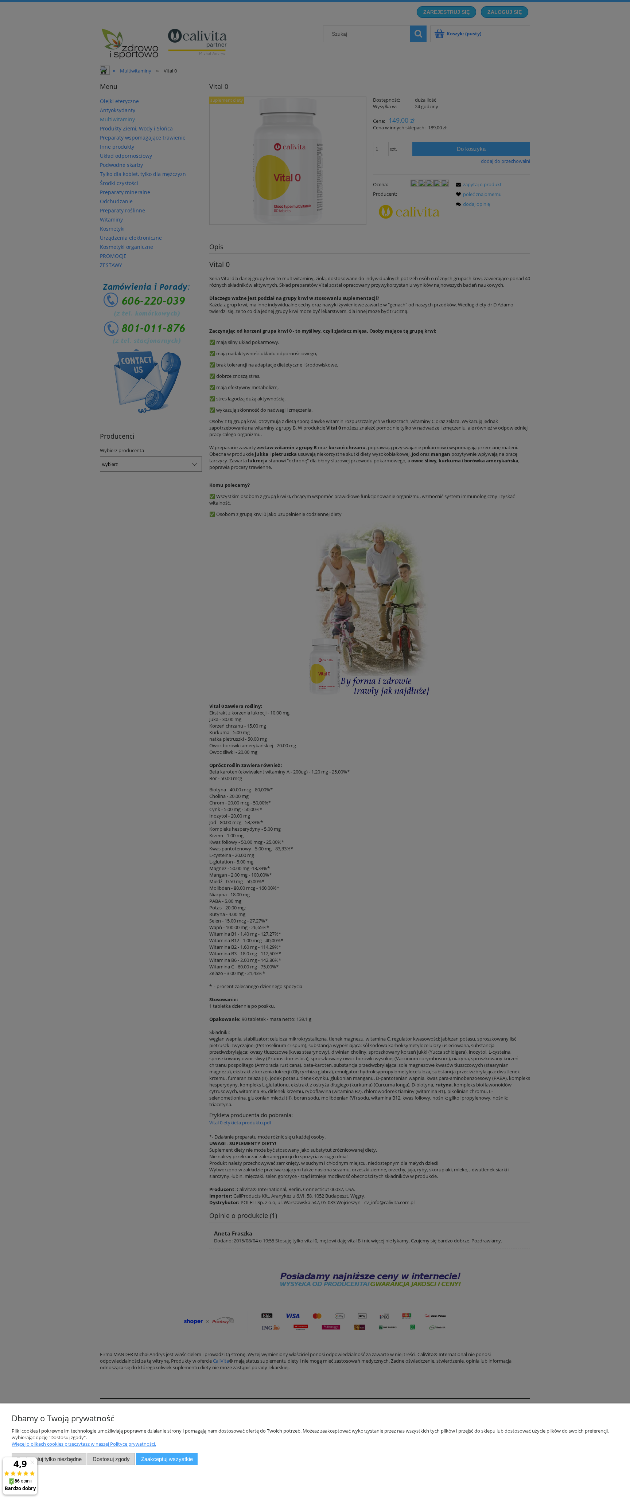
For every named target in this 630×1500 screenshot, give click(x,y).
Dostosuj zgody (111, 1459)
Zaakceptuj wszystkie (167, 1459)
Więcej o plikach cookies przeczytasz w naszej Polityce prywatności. (84, 1444)
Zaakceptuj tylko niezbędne (49, 1459)
